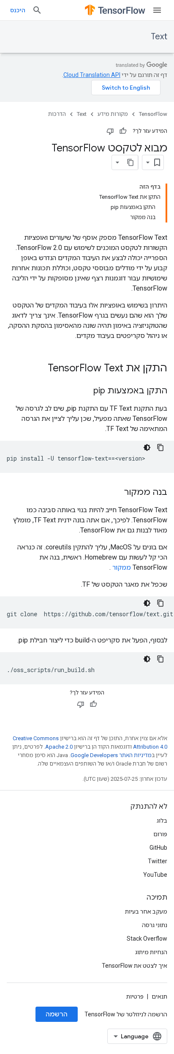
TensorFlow (153, 114)
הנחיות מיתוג (151, 952)
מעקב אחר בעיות (146, 911)
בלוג (162, 820)
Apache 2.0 (59, 747)
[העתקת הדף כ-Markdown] (130, 162)
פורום (160, 834)
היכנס (17, 10)
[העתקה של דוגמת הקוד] (160, 447)
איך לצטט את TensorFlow (134, 965)
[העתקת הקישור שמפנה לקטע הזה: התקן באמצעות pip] (84, 391)
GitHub (158, 847)
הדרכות (57, 114)
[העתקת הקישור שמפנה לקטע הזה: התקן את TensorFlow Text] (39, 369)
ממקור (121, 567)
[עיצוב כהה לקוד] (147, 447)
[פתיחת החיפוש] (37, 10)
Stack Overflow (147, 938)
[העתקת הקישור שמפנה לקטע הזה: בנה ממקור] (115, 493)
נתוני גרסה (154, 925)
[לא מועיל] (110, 131)
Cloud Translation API (91, 74)
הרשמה (57, 1014)
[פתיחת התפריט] (157, 10)
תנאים (159, 996)
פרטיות (135, 996)
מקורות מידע (113, 114)
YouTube (155, 874)
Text (159, 36)
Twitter (157, 861)
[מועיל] (123, 131)
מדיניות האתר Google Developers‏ (111, 755)
